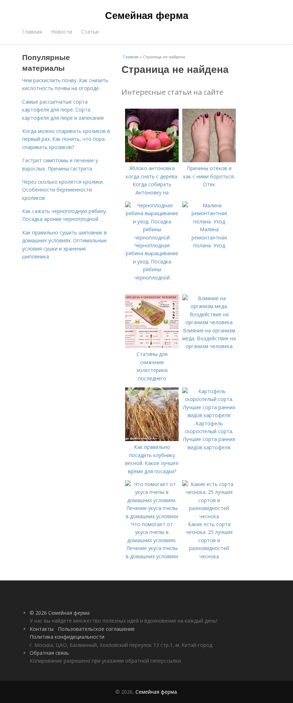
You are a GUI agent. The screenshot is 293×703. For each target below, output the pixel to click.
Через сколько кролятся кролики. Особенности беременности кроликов (63, 189)
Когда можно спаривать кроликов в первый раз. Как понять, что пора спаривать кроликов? (66, 139)
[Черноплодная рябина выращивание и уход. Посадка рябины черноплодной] (152, 237)
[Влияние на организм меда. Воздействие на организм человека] (209, 322)
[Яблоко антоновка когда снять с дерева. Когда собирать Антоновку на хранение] (152, 160)
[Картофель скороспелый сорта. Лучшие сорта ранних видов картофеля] (209, 415)
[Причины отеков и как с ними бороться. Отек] (209, 160)
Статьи (90, 31)
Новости (61, 31)
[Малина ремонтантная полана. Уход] (209, 221)
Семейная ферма (146, 15)
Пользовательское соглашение (96, 628)
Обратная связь (49, 652)
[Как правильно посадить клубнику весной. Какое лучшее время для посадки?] (152, 439)
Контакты (42, 628)
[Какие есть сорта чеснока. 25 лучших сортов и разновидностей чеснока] (209, 516)
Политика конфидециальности (67, 636)
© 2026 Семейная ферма (60, 612)
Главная (32, 31)
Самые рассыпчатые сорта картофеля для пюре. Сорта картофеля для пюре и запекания (63, 109)
